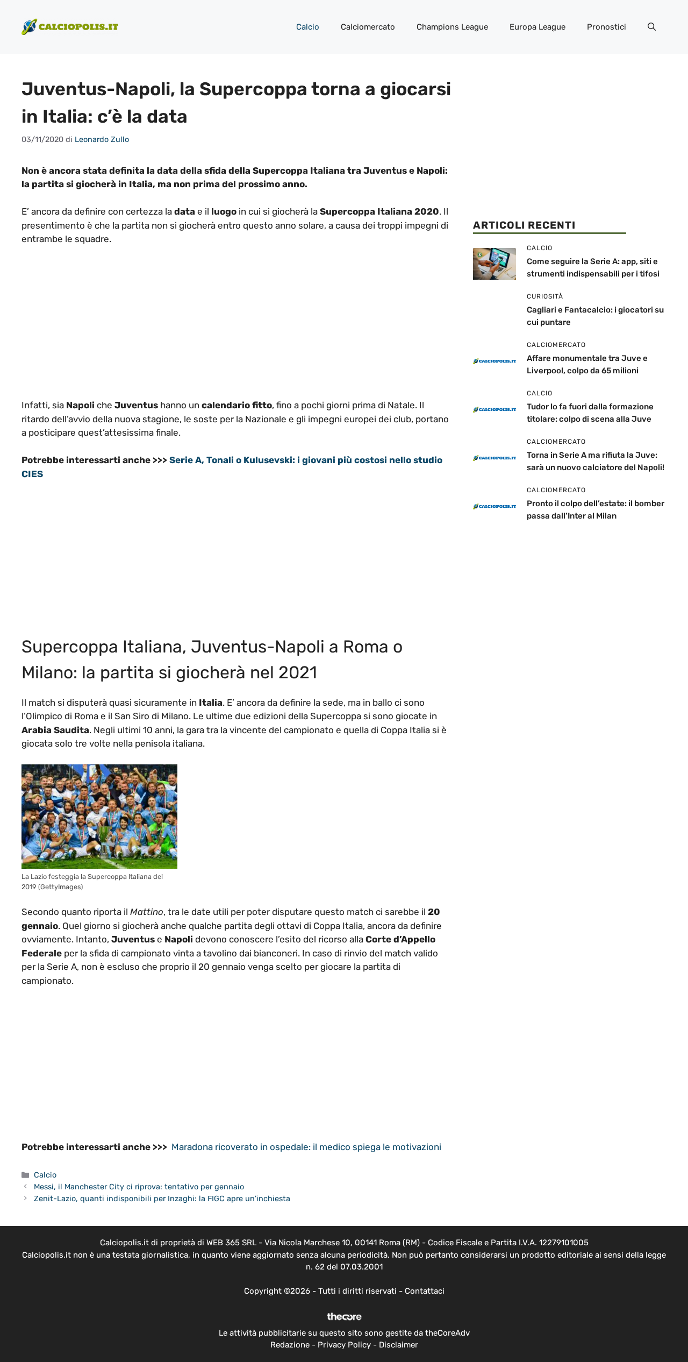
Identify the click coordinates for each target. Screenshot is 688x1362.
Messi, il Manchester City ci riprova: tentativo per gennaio (139, 1186)
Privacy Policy (344, 1345)
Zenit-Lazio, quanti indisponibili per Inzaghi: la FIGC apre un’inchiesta (162, 1198)
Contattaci (425, 1291)
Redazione (290, 1345)
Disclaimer (398, 1345)
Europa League (537, 27)
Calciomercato (368, 27)
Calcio (307, 27)
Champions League (452, 27)
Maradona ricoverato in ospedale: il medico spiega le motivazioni (306, 1146)
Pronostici (606, 27)
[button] (651, 27)
